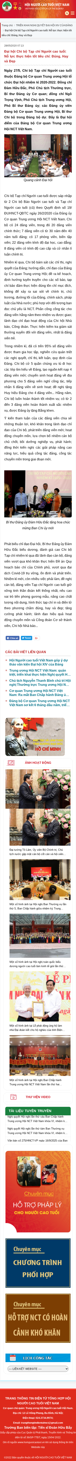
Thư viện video (38, 1097)
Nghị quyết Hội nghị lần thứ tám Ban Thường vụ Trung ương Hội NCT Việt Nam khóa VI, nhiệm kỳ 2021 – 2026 (36, 1130)
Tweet (28, 638)
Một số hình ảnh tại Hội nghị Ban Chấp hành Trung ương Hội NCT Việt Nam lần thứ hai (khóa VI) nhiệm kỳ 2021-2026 (35, 1083)
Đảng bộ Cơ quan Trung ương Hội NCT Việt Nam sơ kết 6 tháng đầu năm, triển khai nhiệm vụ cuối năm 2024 (39, 703)
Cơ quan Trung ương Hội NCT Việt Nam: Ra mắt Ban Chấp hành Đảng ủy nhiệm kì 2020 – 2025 (38, 693)
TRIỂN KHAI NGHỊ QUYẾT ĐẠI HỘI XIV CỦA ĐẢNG (44, 25)
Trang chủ (7, 25)
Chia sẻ (14, 638)
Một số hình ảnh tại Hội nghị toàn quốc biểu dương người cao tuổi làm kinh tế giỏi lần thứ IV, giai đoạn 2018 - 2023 (36, 964)
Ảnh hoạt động (38, 762)
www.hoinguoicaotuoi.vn (31, 1442)
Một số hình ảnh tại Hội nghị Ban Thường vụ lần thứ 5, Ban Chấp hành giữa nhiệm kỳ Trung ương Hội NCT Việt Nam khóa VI (38, 907)
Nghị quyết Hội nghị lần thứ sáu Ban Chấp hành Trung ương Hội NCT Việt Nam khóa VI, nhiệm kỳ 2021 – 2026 (36, 1118)
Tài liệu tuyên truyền (30, 1111)
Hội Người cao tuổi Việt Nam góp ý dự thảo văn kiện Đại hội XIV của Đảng (38, 662)
